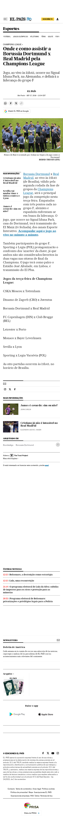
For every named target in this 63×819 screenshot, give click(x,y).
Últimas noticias (12, 569)
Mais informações (10, 458)
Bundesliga (8, 445)
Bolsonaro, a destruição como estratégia (31, 574)
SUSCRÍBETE (48, 19)
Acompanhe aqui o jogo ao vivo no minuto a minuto (29, 233)
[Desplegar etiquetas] (58, 445)
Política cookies (48, 789)
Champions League (12, 44)
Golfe (50, 37)
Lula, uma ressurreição (21, 580)
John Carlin (25, 409)
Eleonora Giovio (27, 430)
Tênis (43, 37)
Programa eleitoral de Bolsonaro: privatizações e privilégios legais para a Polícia (28, 600)
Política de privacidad (19, 792)
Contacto (11, 789)
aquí (47, 465)
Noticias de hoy (46, 796)
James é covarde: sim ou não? (12, 208)
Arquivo (7, 674)
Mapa (31, 792)
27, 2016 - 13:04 (36, 96)
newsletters (10, 640)
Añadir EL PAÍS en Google (18, 111)
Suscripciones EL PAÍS (43, 792)
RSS (32, 796)
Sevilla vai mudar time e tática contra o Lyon (11, 194)
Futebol (7, 37)
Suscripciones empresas (20, 796)
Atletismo (34, 37)
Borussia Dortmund (36, 174)
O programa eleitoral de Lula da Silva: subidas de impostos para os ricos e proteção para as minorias (31, 589)
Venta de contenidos (24, 789)
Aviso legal (37, 789)
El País (31, 91)
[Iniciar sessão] (57, 19)
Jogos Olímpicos (20, 37)
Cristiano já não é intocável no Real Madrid (12, 180)
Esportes (11, 29)
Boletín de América (14, 647)
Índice (37, 796)
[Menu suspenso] (5, 19)
